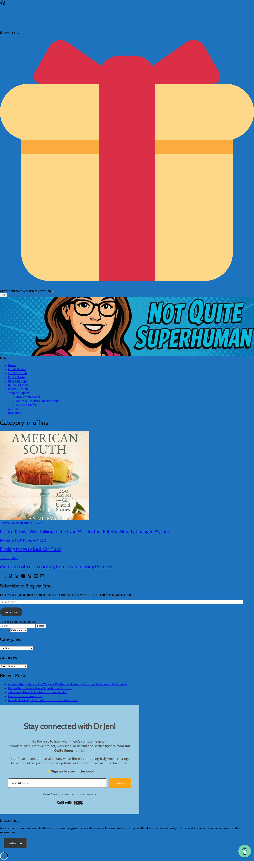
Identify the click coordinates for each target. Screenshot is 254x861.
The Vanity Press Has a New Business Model (37, 692)
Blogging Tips (17, 381)
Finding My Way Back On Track (30, 549)
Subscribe (11, 612)
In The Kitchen (18, 385)
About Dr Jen (17, 369)
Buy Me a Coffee (26, 405)
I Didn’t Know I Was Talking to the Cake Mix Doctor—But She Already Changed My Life (84, 531)
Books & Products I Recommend (37, 401)
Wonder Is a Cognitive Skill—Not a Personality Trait (43, 700)
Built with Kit (70, 802)
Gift (4, 295)
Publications (16, 377)
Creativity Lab (17, 373)
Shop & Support (18, 393)
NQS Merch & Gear (28, 397)
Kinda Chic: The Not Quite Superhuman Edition (40, 688)
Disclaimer (15, 413)
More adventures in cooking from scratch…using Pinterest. (57, 566)
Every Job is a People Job (25, 696)
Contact (13, 409)
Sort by (5, 630)
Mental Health (18, 389)
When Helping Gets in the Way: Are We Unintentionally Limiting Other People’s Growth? (67, 684)
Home (12, 365)
